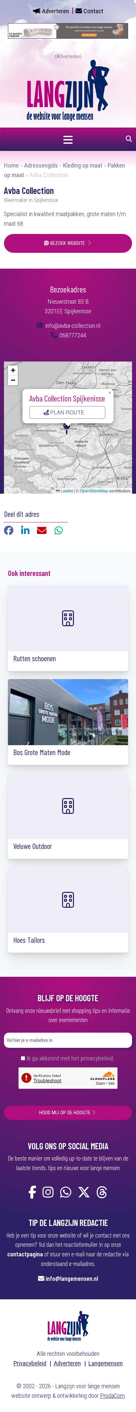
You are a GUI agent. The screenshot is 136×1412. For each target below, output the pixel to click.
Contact (93, 11)
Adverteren (55, 11)
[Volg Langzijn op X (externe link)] (84, 1193)
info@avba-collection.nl (72, 325)
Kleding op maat (82, 165)
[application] (68, 428)
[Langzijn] (68, 1325)
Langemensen (105, 1363)
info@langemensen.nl (72, 1278)
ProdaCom (112, 1395)
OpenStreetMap (94, 490)
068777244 (72, 335)
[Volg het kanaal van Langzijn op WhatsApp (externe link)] (65, 1193)
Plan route (67, 412)
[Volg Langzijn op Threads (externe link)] (102, 1193)
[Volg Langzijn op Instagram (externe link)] (48, 1193)
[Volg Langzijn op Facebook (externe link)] (32, 1193)
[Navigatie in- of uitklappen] (68, 139)
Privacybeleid (30, 1363)
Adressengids (41, 165)
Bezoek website (67, 243)
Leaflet (66, 490)
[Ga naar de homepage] (68, 90)
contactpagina (25, 1254)
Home (11, 165)
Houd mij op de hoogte (64, 1113)
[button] (68, 428)
